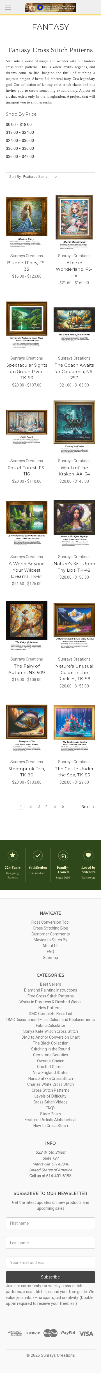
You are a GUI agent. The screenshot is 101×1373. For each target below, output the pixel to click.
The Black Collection (50, 1043)
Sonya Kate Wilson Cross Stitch (50, 1031)
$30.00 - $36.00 (20, 148)
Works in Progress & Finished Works (50, 1002)
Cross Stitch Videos (50, 1102)
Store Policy (50, 1114)
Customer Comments (50, 934)
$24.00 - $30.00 (20, 140)
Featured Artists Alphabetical (50, 1119)
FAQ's (51, 1108)
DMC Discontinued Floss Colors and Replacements (50, 1019)
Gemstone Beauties (50, 1055)
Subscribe (50, 1277)
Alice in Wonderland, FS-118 (74, 269)
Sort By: (15, 176)
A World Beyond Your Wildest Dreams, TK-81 (27, 570)
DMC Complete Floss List (50, 1013)
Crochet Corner (50, 1066)
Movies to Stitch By (50, 940)
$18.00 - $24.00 (20, 132)
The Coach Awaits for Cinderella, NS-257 (74, 371)
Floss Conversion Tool (50, 922)
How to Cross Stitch (50, 1125)
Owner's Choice (50, 1061)
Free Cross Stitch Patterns (50, 996)
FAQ (50, 951)
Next (86, 806)
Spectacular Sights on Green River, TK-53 (26, 371)
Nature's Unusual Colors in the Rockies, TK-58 (74, 672)
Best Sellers (50, 984)
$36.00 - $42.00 (20, 156)
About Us (50, 946)
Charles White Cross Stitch (50, 1084)
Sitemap (50, 957)
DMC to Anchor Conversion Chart (51, 1037)
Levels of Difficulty (50, 1096)
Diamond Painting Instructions (50, 990)
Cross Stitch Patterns (50, 1090)
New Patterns (50, 1008)
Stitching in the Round (50, 1049)
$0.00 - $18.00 (19, 124)
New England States (50, 1072)
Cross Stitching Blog (50, 928)
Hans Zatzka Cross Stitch (50, 1078)
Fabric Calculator (50, 1025)
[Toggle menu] (7, 7)
